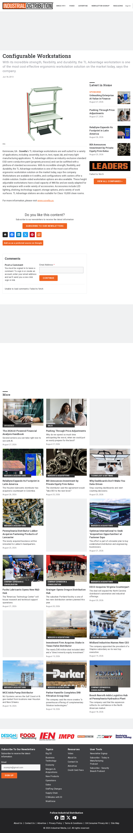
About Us (18, 823)
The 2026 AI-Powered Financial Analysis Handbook (20, 432)
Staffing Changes (99, 637)
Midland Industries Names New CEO (109, 642)
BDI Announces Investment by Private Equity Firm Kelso (101, 147)
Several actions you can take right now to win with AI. (22, 439)
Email (3, 762)
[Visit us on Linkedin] (62, 818)
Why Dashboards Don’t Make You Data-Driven (107, 482)
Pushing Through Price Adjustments (102, 112)
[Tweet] (25, 234)
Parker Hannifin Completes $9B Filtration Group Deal (63, 694)
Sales (50, 426)
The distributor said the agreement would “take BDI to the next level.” (65, 489)
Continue (48, 278)
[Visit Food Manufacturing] (28, 736)
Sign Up (9, 775)
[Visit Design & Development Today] (9, 736)
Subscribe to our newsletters (44, 226)
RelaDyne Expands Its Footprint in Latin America (101, 130)
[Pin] (32, 234)
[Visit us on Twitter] (68, 818)
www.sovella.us (45, 200)
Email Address (47, 265)
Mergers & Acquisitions (15, 476)
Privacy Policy (55, 823)
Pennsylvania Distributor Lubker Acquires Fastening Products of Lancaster (20, 534)
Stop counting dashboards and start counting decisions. (106, 489)
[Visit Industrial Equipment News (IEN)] (47, 736)
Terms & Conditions (73, 823)
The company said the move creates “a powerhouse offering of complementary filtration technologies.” (64, 702)
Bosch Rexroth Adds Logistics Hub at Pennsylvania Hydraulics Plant (108, 697)
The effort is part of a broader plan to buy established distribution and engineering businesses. (108, 544)
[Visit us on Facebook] (56, 818)
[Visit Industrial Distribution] (85, 736)
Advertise (41, 823)
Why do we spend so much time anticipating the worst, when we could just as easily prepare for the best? (65, 437)
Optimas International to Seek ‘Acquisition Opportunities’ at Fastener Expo (106, 534)
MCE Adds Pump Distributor (18, 692)
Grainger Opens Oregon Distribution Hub (66, 591)
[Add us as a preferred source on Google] (39, 234)
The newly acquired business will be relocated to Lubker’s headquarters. (20, 542)
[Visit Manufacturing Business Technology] (123, 736)
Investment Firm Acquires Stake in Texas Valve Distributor (65, 644)
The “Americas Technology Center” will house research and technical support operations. (21, 600)
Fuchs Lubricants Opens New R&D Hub (21, 591)
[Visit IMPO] (66, 736)
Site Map (115, 823)
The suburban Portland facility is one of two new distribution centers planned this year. (65, 600)
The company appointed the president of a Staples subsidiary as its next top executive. (109, 649)
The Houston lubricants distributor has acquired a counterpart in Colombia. (20, 489)
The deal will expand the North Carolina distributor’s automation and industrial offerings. (107, 594)
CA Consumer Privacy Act (96, 823)
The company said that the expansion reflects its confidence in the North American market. (106, 705)
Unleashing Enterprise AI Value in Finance (101, 97)
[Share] (12, 234)
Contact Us (30, 823)
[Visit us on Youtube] (74, 818)
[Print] (5, 234)
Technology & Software (102, 476)
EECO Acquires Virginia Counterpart (109, 587)
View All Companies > (110, 181)
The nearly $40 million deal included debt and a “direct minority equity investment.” (65, 651)
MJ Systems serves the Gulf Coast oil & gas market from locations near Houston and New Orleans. (21, 699)
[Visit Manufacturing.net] (104, 736)
